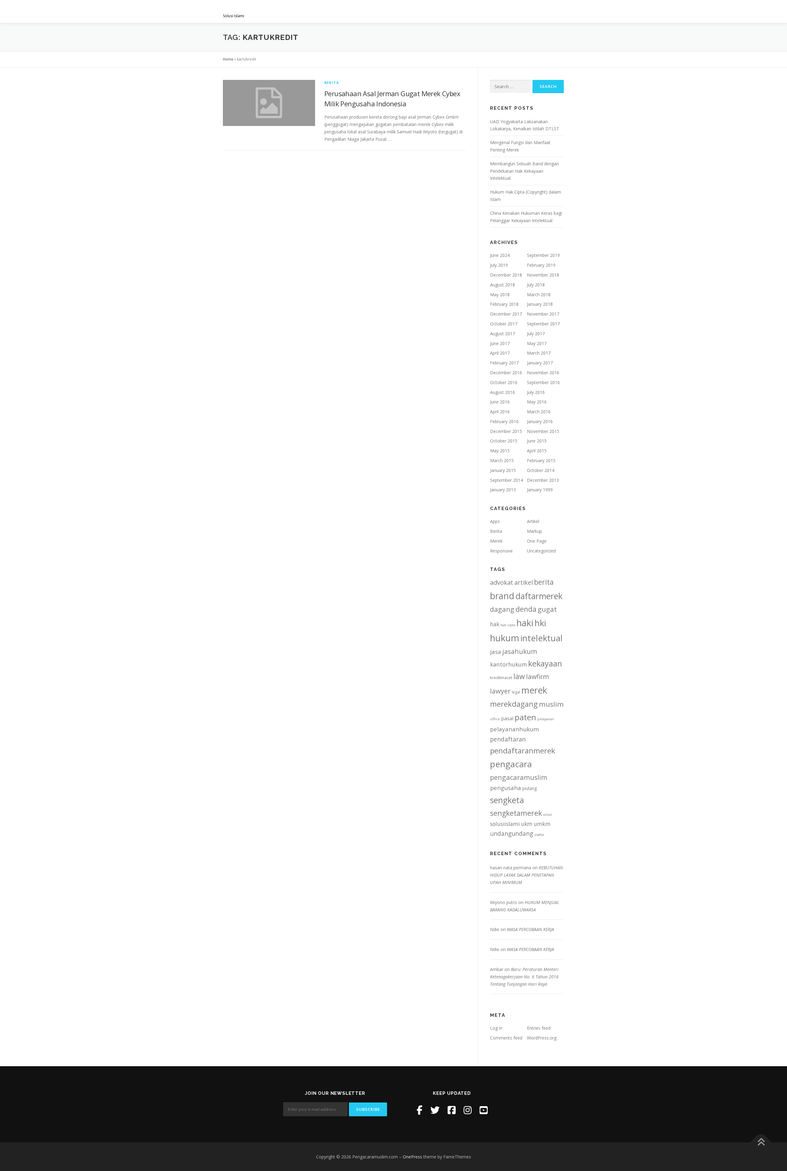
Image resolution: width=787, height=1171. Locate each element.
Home (228, 59)
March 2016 (539, 412)
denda (526, 609)
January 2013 (503, 490)
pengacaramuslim (518, 777)
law (519, 676)
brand (502, 596)
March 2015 (502, 460)
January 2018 (540, 304)
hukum (504, 638)
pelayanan (545, 719)
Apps (495, 521)
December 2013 (543, 480)
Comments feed (506, 1038)
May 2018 (500, 294)
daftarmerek (539, 596)
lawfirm (537, 676)
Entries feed (539, 1028)
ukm (526, 823)
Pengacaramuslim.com (270, 9)
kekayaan (545, 663)
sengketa (507, 800)
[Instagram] (468, 1110)
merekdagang (514, 704)
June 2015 (537, 441)
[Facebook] (419, 1110)
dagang (502, 609)
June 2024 (500, 255)
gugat (547, 609)
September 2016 (543, 382)
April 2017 (500, 353)
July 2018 (536, 285)
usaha (539, 834)
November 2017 (543, 314)
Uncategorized (541, 551)
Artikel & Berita (506, 11)
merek (534, 690)
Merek (496, 541)
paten (525, 717)
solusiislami (505, 823)
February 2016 (504, 421)
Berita (331, 82)
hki (540, 623)
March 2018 (539, 294)
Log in (496, 1028)
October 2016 (503, 382)
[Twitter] (435, 1110)
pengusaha (505, 788)
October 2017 (503, 324)
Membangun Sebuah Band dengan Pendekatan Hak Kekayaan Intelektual (524, 171)
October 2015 (503, 441)
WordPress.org (541, 1038)
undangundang (511, 833)
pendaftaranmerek (522, 750)
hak (494, 624)
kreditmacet (501, 677)
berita (544, 582)
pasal (507, 718)
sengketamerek (516, 813)
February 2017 (504, 363)
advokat (501, 582)
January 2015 (503, 470)
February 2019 (541, 265)
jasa (495, 651)
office (495, 719)
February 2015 (541, 460)
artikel (523, 582)
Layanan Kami (400, 11)
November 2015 (543, 431)
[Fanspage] (452, 1110)
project (467, 11)
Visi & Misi (361, 11)
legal (516, 692)
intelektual (541, 638)
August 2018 (502, 285)
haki (524, 623)
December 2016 (506, 372)
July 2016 (536, 392)
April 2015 (537, 451)
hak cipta (507, 625)
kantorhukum (508, 664)
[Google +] (484, 1110)
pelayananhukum (514, 729)
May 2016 (537, 402)
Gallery (436, 11)
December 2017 (506, 314)
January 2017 (540, 363)
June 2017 (500, 343)
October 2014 (540, 470)
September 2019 (543, 255)
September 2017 (543, 324)
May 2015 (500, 451)
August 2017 (502, 333)
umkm (542, 823)
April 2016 (500, 412)
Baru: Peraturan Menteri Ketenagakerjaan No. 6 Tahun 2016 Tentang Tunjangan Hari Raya (524, 976)
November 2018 (543, 275)
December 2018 (506, 275)
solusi (547, 814)
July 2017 (536, 333)
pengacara (511, 764)
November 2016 (543, 372)
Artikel (533, 521)
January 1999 (540, 490)
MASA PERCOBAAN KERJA (530, 929)
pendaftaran (508, 739)
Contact (548, 11)
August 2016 (502, 392)
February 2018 (504, 304)
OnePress (412, 1157)
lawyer (500, 690)
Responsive (501, 551)
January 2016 (540, 421)
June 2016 (500, 402)
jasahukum (519, 651)
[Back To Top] (761, 1142)
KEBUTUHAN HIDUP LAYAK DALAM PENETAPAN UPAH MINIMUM (526, 875)
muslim (551, 704)
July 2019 (499, 265)
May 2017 (537, 343)
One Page (537, 541)
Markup (534, 531)
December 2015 (506, 431)
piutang (529, 788)
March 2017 (539, 353)
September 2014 (506, 480)
